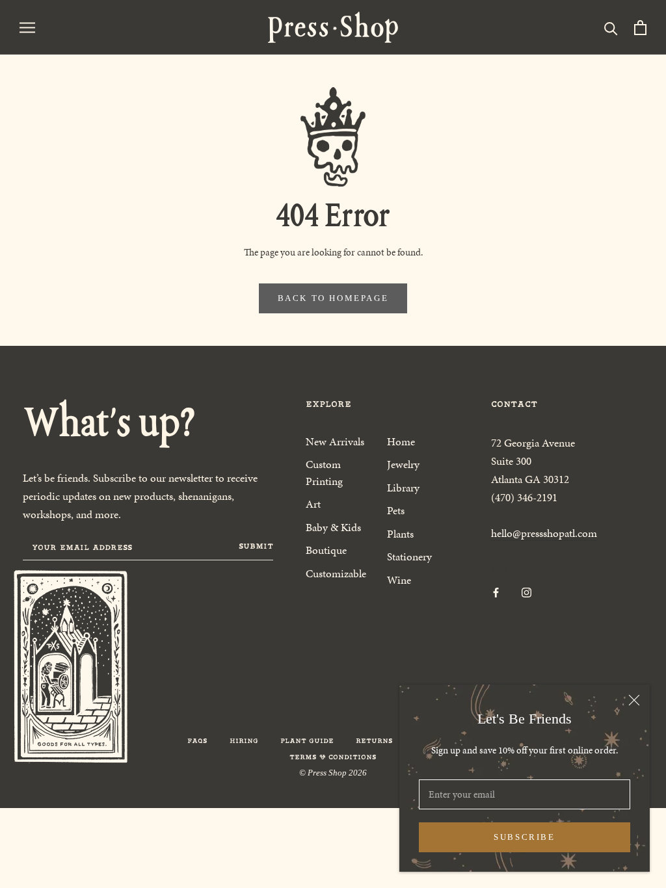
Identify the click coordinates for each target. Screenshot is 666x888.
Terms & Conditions (333, 757)
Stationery (409, 556)
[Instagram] (526, 592)
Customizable (336, 573)
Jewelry (403, 464)
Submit (256, 546)
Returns (374, 741)
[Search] (611, 27)
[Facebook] (496, 592)
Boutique (326, 550)
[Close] (634, 700)
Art (313, 504)
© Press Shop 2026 (333, 772)
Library (403, 487)
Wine (399, 580)
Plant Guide (307, 741)
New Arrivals (335, 441)
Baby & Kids (333, 527)
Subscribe (524, 837)
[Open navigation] (27, 27)
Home (401, 441)
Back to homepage (333, 298)
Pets (396, 510)
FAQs (197, 741)
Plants (400, 534)
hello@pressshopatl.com (544, 533)
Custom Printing (324, 472)
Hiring (244, 741)
